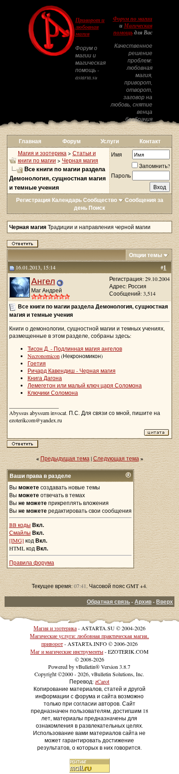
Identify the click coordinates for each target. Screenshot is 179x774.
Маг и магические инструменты (66, 651)
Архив (142, 602)
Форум (71, 141)
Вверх (164, 602)
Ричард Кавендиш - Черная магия (72, 370)
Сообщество (100, 200)
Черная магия (80, 160)
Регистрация (33, 200)
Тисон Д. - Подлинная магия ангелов (75, 348)
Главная (30, 141)
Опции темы (145, 255)
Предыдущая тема (65, 458)
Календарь (67, 200)
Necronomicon (44, 355)
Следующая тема (116, 458)
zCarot (102, 681)
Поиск (97, 208)
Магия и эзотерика (42, 153)
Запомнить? (154, 165)
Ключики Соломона (53, 392)
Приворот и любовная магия (90, 27)
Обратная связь (108, 602)
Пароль (121, 175)
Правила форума (31, 562)
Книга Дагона (45, 377)
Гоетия (37, 363)
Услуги (110, 141)
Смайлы (20, 532)
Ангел (43, 280)
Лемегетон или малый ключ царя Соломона (85, 385)
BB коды (20, 524)
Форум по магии (132, 19)
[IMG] (16, 540)
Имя (116, 154)
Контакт (150, 141)
